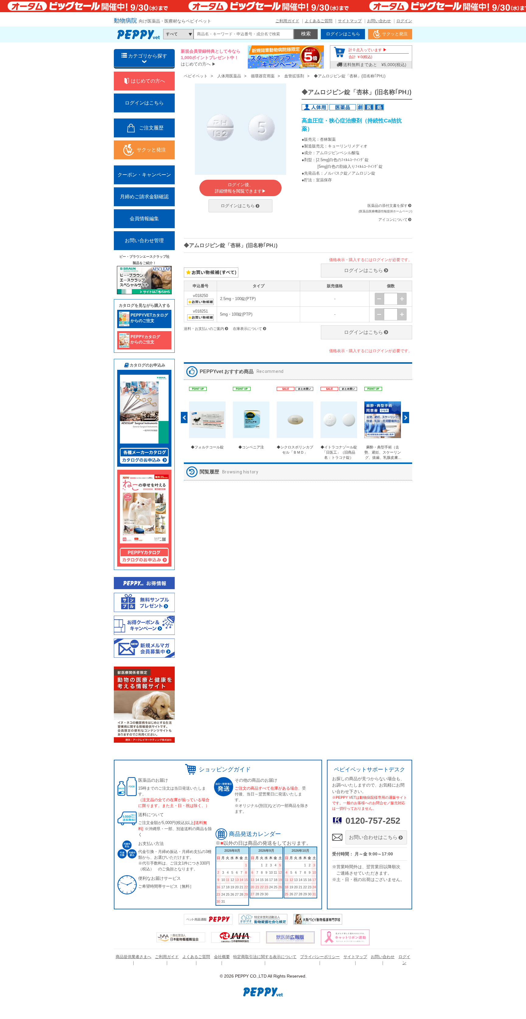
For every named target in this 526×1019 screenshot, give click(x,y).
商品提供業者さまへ (133, 956)
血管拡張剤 (294, 76)
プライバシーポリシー (320, 956)
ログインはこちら (238, 205)
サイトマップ (350, 21)
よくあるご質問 (318, 21)
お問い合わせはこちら (373, 837)
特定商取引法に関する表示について (264, 956)
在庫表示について (247, 329)
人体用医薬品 (229, 76)
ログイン (404, 21)
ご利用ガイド (287, 21)
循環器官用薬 (263, 76)
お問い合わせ (379, 21)
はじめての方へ (196, 64)
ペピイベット (196, 76)
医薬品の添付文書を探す (387, 205)
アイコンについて (393, 220)
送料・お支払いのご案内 (204, 329)
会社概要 (222, 956)
